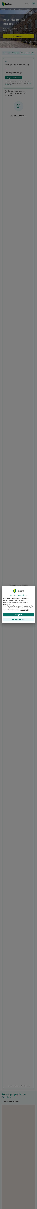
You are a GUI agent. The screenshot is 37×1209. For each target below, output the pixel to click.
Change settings (18, 619)
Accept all (18, 615)
